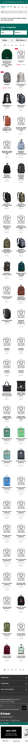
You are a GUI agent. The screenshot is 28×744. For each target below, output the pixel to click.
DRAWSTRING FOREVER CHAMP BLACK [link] (7, 418)
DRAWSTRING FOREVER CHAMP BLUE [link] (21, 418)
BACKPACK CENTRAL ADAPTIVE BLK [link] (7, 176)
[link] (22, 7)
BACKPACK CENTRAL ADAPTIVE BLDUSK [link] (21, 153)
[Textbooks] (15, 7)
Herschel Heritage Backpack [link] (21, 560)
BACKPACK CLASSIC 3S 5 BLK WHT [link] (7, 205)
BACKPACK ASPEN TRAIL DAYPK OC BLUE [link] (21, 129)
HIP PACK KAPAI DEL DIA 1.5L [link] (7, 608)
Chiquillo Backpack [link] (7, 349)
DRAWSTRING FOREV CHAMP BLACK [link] (21, 394)
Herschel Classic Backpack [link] (21, 488)
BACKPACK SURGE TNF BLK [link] (7, 321)
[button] (14, 2)
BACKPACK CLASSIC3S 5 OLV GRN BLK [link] (21, 205)
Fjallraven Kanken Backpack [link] (7, 439)
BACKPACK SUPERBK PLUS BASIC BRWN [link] (21, 298)
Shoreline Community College (10, 700)
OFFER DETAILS (16, 741)
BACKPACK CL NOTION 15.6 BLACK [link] (7, 227)
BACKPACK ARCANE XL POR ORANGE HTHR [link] (6, 129)
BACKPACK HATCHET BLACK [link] (7, 274)
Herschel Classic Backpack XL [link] (7, 560)
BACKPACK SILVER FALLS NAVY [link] (7, 297)
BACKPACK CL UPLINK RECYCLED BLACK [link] (21, 227)
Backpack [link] (21, 61)
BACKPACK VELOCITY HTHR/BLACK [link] (21, 322)
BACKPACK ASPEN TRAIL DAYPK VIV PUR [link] (7, 153)
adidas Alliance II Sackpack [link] (21, 85)
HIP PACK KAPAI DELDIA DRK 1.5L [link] (21, 584)
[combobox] (14, 705)
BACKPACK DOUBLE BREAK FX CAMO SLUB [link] (7, 251)
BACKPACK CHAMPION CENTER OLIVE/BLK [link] (21, 176)
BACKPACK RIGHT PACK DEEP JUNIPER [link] (21, 275)
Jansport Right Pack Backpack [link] (21, 634)
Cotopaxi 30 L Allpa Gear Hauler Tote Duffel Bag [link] (7, 394)
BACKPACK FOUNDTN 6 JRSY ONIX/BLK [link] (21, 251)
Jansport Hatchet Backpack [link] (7, 634)
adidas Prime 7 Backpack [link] (21, 106)
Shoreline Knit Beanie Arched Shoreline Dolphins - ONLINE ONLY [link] (7, 62)
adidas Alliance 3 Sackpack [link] (7, 106)
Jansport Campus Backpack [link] (21, 608)
